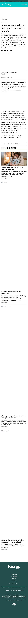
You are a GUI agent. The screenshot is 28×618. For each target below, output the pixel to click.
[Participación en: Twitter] (5, 50)
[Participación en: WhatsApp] (8, 50)
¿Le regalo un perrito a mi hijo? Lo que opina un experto (13, 417)
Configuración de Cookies (17, 590)
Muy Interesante (14, 576)
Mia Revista (14, 581)
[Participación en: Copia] (11, 50)
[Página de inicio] (2, 19)
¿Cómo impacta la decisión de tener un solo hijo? (12, 168)
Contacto (23, 587)
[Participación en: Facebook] (2, 50)
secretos (18, 90)
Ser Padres (14, 580)
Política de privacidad (15, 587)
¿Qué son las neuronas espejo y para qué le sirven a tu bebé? (12, 541)
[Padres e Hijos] (14, 569)
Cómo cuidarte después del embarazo (11, 292)
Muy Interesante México (14, 583)
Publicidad (7, 590)
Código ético (5, 587)
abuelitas (22, 135)
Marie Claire (14, 578)
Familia (5, 19)
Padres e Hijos (14, 72)
